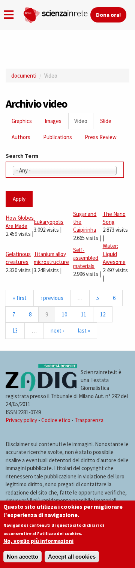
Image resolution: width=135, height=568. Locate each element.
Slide (105, 120)
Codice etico (55, 420)
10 (64, 314)
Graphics (22, 120)
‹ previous (51, 297)
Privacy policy (21, 420)
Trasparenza (89, 420)
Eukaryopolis (48, 221)
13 (15, 330)
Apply (19, 198)
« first (20, 297)
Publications (57, 137)
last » (84, 330)
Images (53, 120)
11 (83, 314)
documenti (23, 75)
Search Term (22, 155)
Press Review (101, 137)
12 (102, 314)
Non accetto (22, 556)
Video (83, 123)
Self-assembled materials (85, 258)
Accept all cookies (72, 556)
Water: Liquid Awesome (114, 253)
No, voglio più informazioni (38, 540)
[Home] (56, 13)
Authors (21, 137)
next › (57, 330)
